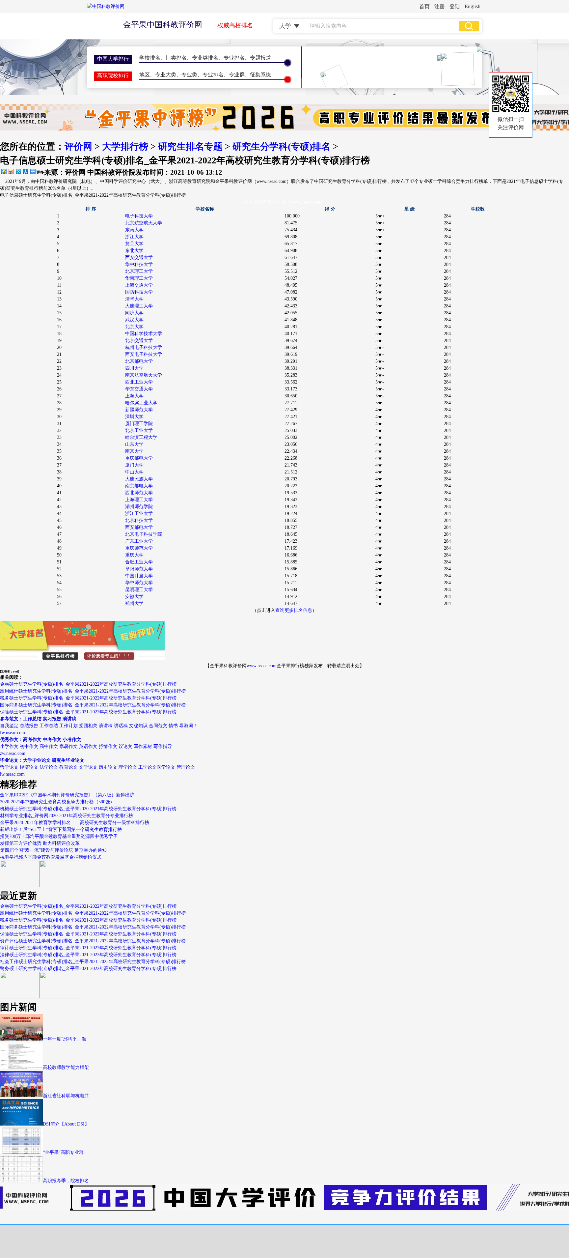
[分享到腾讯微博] (18, 171)
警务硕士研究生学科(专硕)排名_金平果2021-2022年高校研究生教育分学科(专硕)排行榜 (88, 968)
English (472, 6)
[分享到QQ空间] (3, 171)
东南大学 (134, 229)
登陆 (454, 6)
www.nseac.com (262, 665)
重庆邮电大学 (139, 458)
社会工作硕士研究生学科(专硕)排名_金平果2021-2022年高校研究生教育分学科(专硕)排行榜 (93, 961)
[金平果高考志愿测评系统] (59, 885)
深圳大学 (134, 416)
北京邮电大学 (139, 361)
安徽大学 (134, 596)
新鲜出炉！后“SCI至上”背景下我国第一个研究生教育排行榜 (61, 829)
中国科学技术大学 (143, 333)
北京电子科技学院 (143, 534)
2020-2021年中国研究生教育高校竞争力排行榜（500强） (57, 801)
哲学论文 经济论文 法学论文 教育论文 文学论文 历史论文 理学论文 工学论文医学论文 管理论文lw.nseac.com (97, 767)
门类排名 (176, 58)
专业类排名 (205, 58)
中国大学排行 (113, 59)
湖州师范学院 (139, 506)
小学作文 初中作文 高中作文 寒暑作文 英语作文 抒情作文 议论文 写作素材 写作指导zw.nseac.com (86, 746)
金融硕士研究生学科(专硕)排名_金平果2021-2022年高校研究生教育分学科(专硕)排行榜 (88, 684)
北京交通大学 (139, 340)
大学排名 (276, 202)
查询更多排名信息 (293, 610)
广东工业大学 (139, 541)
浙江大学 (134, 236)
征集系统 (260, 74)
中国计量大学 (139, 575)
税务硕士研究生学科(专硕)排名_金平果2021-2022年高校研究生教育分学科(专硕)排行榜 (88, 698)
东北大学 (134, 250)
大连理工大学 (139, 305)
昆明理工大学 (139, 589)
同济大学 (134, 312)
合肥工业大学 (139, 561)
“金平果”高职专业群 (63, 1152)
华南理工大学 (139, 278)
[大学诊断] (59, 996)
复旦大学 (134, 243)
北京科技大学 (139, 520)
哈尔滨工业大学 (141, 402)
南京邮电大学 (139, 485)
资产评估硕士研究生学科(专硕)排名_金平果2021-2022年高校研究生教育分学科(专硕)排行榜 (93, 940)
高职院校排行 (113, 75)
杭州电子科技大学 (143, 347)
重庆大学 (134, 555)
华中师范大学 (139, 582)
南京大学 (134, 451)
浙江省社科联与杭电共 (66, 1095)
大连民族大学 (139, 478)
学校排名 (149, 58)
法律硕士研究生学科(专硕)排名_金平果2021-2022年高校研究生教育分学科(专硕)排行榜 (88, 954)
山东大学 (134, 444)
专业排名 (234, 58)
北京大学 (134, 326)
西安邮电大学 (139, 527)
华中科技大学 (139, 264)
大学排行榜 (125, 146)
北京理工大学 (139, 271)
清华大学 (134, 299)
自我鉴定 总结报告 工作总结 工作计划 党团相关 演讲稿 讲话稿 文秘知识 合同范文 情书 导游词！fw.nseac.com (99, 725)
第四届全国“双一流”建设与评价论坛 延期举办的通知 (53, 850)
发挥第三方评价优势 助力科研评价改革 (40, 843)
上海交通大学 (139, 285)
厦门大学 (134, 465)
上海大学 (134, 395)
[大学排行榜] (20, 996)
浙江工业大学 (139, 513)
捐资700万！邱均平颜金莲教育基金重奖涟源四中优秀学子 (59, 836)
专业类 (189, 74)
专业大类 (165, 74)
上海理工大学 (139, 499)
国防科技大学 (139, 292)
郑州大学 (134, 603)
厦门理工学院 (139, 423)
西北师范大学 (139, 492)
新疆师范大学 (139, 409)
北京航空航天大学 (143, 222)
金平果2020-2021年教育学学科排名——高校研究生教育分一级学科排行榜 (74, 822)
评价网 (78, 146)
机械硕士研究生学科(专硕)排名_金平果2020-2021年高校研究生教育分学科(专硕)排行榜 (88, 808)
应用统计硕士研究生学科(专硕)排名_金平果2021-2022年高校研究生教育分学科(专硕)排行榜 (93, 691)
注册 (439, 6)
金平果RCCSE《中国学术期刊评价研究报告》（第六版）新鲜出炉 (67, 794)
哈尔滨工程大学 (141, 437)
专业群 (237, 74)
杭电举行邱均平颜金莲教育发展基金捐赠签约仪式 (50, 857)
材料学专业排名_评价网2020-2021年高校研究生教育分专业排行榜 (66, 815)
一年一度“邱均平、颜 (64, 1039)
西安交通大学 (139, 257)
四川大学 (134, 368)
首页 (424, 6)
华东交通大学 (139, 388)
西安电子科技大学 (143, 354)
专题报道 (260, 58)
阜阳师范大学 (139, 568)
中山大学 (134, 472)
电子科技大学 (139, 216)
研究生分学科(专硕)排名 (281, 146)
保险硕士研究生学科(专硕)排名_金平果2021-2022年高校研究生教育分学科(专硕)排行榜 (88, 711)
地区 (144, 74)
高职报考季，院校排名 (66, 1180)
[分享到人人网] (25, 171)
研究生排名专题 (190, 146)
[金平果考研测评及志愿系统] (20, 885)
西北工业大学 (139, 382)
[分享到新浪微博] (10, 171)
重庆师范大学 (139, 548)
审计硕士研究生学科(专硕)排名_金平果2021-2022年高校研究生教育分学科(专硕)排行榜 (88, 947)
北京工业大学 (139, 430)
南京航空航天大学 (143, 375)
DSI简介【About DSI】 (66, 1124)
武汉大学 (134, 319)
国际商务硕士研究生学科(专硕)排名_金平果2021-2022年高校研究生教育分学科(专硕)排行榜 (93, 704)
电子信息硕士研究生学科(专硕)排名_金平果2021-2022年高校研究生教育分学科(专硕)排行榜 (93, 195)
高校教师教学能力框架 (66, 1067)
